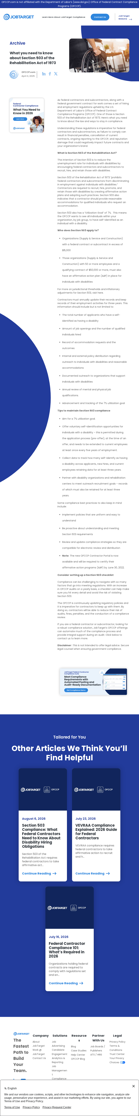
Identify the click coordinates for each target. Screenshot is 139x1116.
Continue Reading (37, 873)
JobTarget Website (124, 17)
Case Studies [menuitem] (78, 1050)
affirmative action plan (86, 276)
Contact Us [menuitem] (39, 1058)
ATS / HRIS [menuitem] (96, 1054)
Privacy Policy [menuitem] (117, 1041)
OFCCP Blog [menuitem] (78, 1059)
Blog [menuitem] (73, 1046)
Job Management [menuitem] (59, 1070)
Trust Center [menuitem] (117, 1054)
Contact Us (100, 17)
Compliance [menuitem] (59, 1078)
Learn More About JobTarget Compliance (63, 17)
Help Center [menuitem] (78, 1054)
